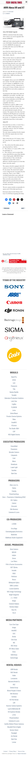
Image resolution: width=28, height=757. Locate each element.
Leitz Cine (14, 401)
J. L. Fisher (14, 598)
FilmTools (14, 576)
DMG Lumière (14, 586)
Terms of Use (21, 751)
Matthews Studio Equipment (14, 538)
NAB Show (14, 655)
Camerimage (14, 658)
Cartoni (14, 503)
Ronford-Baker (14, 607)
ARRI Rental (14, 669)
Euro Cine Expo (14, 624)
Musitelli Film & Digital (14, 727)
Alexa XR (12, 253)
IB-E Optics (14, 500)
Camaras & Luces (14, 512)
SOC (14, 633)
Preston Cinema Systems (14, 416)
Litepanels (14, 455)
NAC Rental (14, 672)
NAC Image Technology (14, 592)
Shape (14, 601)
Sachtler (14, 470)
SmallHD (14, 422)
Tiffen (14, 419)
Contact (5, 751)
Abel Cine (14, 473)
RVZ (14, 684)
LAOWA (14, 524)
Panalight (14, 733)
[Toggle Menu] (25, 2)
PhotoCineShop (14, 494)
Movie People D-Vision (14, 691)
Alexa (8, 253)
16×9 (14, 613)
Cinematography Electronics (14, 531)
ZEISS (14, 380)
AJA (14, 383)
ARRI (19, 253)
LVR (14, 703)
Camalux (14, 697)
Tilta (14, 389)
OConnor (14, 425)
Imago (14, 627)
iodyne (14, 555)
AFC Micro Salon (14, 649)
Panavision (14, 449)
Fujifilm (14, 404)
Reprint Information (22, 753)
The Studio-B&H (14, 428)
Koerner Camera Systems (14, 706)
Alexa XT (16, 253)
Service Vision (14, 730)
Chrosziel (14, 506)
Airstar (14, 636)
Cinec (14, 652)
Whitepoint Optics (14, 582)
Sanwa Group (14, 687)
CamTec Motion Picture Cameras (14, 724)
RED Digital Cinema (14, 434)
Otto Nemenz (14, 509)
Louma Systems (14, 589)
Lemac (14, 742)
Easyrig (14, 491)
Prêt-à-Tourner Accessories (14, 564)
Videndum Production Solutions (14, 398)
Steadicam (14, 464)
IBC (14, 643)
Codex (9, 254)
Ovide (14, 675)
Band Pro (14, 377)
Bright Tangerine (14, 595)
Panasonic (14, 386)
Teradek (14, 395)
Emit (14, 458)
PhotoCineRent (14, 718)
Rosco (14, 579)
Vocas (14, 558)
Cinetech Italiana (14, 604)
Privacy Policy (12, 751)
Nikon (14, 461)
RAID (14, 573)
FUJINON (14, 407)
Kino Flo (14, 610)
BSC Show (14, 646)
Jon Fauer (10, 11)
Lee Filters (14, 561)
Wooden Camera (14, 452)
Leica (14, 410)
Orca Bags (14, 528)
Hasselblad (14, 446)
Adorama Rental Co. (14, 681)
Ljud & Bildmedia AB (14, 709)
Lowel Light (14, 467)
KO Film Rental (14, 700)
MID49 (14, 552)
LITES (14, 715)
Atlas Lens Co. (14, 485)
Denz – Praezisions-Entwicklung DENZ (14, 497)
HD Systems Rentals (14, 712)
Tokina (14, 488)
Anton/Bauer (14, 413)
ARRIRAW (5, 254)
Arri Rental (14, 736)
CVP (14, 431)
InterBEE (14, 630)
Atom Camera (14, 549)
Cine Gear (14, 640)
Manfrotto (14, 535)
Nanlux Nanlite (14, 392)
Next (23, 208)
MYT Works (14, 567)
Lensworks (14, 678)
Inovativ (14, 570)
